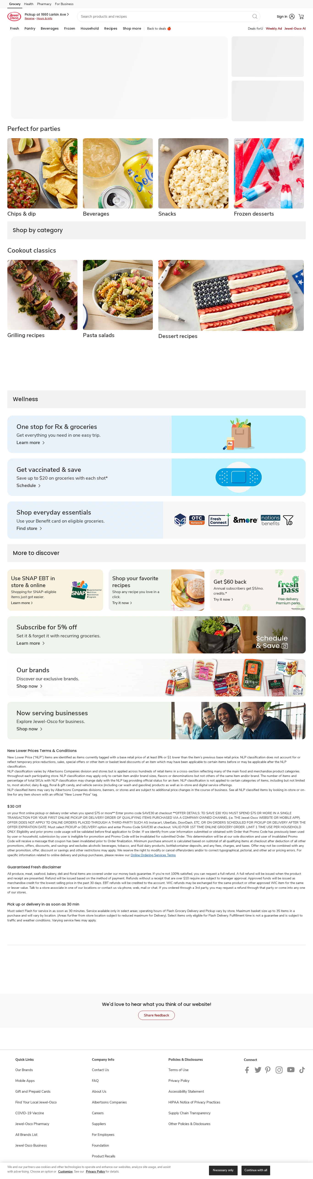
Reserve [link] (29, 18)
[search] (254, 16)
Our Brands (24, 1070)
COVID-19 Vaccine (29, 1113)
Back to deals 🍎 (159, 28)
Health (28, 4)
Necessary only (223, 1170)
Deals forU (255, 28)
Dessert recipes (178, 336)
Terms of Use (178, 1070)
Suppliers (99, 1124)
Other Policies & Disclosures (189, 1124)
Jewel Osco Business (31, 1145)
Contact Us (100, 1070)
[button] (47, 14)
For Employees (103, 1134)
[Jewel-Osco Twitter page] (258, 1069)
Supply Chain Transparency (189, 1113)
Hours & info (44, 18)
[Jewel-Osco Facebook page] (248, 1069)
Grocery (14, 4)
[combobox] (168, 16)
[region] (156, 1171)
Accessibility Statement (186, 1091)
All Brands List (26, 1134)
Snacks (167, 213)
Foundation (100, 1145)
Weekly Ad (274, 28)
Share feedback (156, 1015)
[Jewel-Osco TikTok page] (302, 1069)
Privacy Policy (178, 1080)
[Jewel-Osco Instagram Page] (279, 1069)
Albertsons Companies (109, 1102)
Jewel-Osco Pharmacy (32, 1124)
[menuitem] (14, 28)
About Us (99, 1091)
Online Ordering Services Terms (153, 855)
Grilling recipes (26, 335)
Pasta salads (99, 335)
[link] (30, 442)
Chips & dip (21, 213)
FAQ (95, 1080)
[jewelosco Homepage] (14, 16)
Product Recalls (103, 1156)
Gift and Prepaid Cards (32, 1091)
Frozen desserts (254, 213)
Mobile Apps (25, 1080)
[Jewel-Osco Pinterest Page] (268, 1069)
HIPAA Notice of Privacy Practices (194, 1102)
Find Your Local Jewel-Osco (36, 1102)
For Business (64, 4)
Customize (65, 1172)
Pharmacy (44, 4)
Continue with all (255, 1170)
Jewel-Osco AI (295, 28)
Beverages (96, 213)
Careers (98, 1113)
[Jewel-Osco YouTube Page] (291, 1069)
